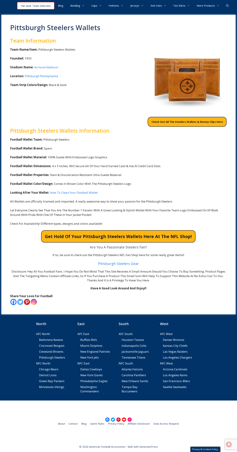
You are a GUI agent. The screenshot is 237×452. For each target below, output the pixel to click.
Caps (94, 5)
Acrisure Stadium (46, 67)
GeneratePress (148, 446)
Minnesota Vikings (51, 387)
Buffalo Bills (88, 340)
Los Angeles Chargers (177, 357)
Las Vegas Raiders (175, 352)
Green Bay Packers (51, 381)
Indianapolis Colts (134, 346)
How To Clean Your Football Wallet (74, 193)
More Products (206, 5)
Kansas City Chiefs (175, 346)
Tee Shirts (179, 5)
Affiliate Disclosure (139, 423)
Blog (60, 5)
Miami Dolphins (91, 346)
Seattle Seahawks (175, 387)
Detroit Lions (48, 375)
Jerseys (134, 5)
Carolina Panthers (134, 375)
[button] (227, 5)
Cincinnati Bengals (51, 346)
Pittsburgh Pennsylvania (41, 76)
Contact (73, 423)
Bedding (75, 5)
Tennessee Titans (133, 357)
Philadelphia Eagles (94, 381)
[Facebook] (13, 302)
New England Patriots (95, 352)
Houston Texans (133, 340)
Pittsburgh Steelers (52, 357)
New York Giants (91, 375)
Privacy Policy (116, 423)
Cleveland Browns (51, 352)
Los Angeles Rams (175, 375)
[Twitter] (20, 302)
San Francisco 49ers (176, 381)
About (61, 423)
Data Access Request (166, 423)
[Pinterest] (27, 302)
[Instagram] (34, 302)
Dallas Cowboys (91, 369)
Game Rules (97, 423)
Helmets (114, 5)
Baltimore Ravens (51, 340)
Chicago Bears (48, 369)
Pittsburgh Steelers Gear (118, 263)
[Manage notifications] (229, 444)
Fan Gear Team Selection (36, 5)
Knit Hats (156, 5)
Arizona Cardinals (175, 369)
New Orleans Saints (135, 381)
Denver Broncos (173, 340)
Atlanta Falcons (132, 369)
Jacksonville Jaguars (135, 352)
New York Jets (89, 357)
